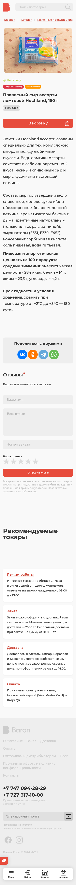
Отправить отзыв (38, 472)
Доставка (15, 648)
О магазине (13, 741)
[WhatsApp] (54, 354)
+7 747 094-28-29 (24, 788)
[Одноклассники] (33, 354)
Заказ (12, 611)
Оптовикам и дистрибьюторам (29, 756)
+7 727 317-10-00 (23, 795)
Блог (64, 756)
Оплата (13, 684)
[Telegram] (43, 354)
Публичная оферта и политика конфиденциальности (29, 766)
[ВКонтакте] (22, 354)
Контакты (11, 775)
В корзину (37, 123)
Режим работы (20, 574)
